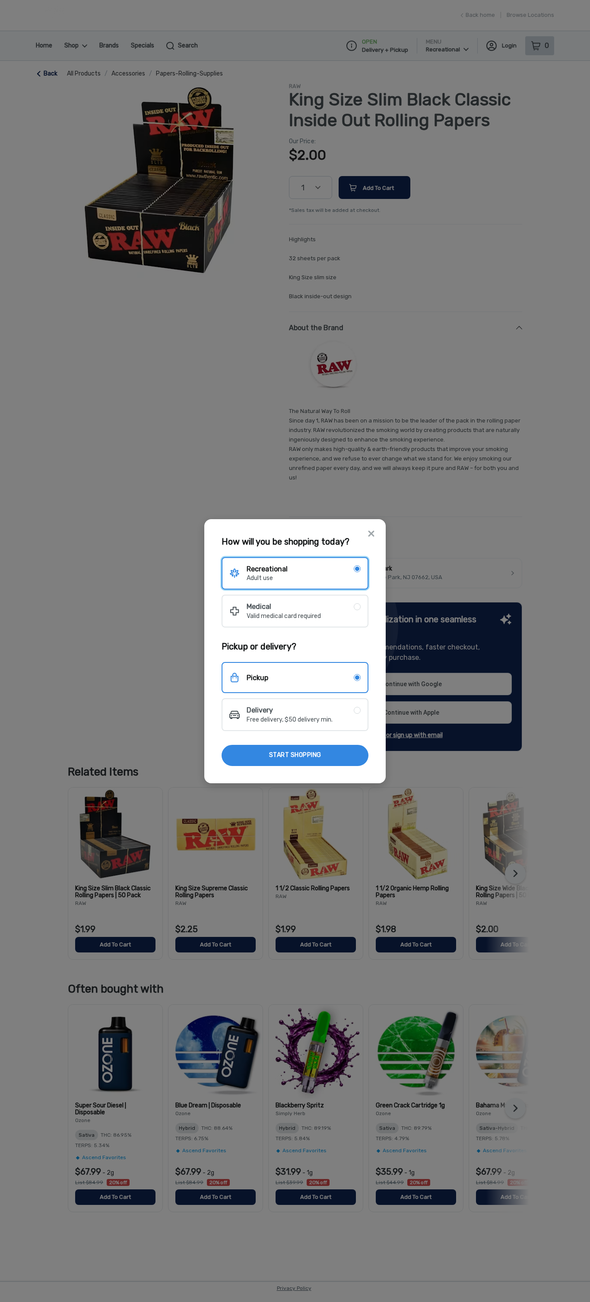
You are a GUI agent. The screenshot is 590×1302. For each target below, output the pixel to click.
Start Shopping (295, 755)
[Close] (371, 534)
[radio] (295, 573)
